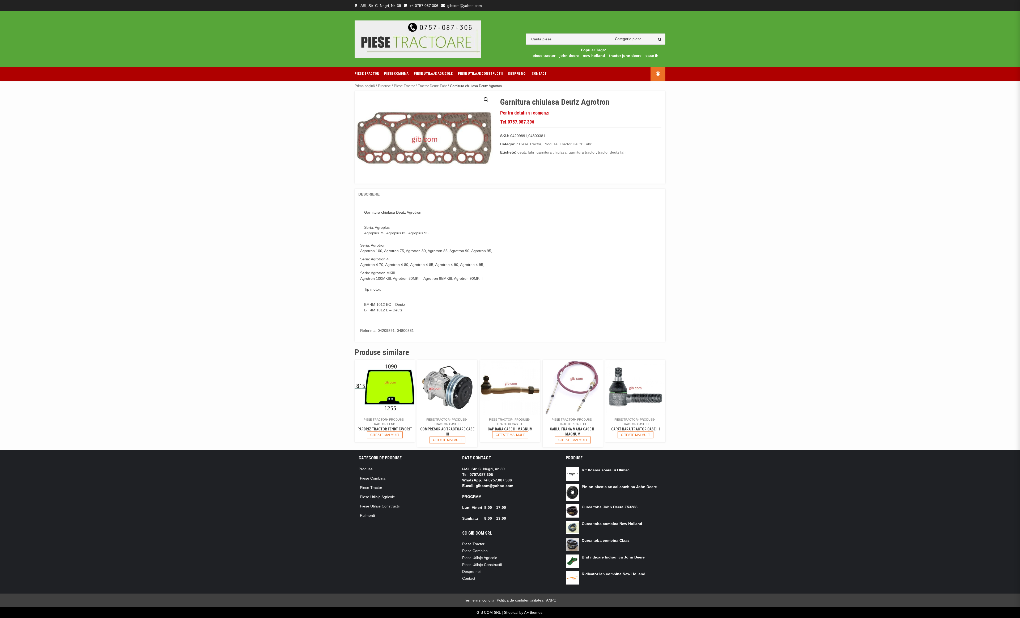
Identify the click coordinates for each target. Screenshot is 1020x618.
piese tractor (544, 55)
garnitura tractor (582, 152)
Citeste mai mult (384, 435)
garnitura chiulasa (552, 152)
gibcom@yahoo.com (464, 5)
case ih (651, 55)
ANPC (551, 600)
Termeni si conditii (479, 600)
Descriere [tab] (369, 194)
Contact (539, 73)
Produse (384, 86)
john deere (569, 55)
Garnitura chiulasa (379, 212)
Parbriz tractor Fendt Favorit (385, 429)
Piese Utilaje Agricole (433, 73)
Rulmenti (367, 515)
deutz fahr (525, 152)
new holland (594, 55)
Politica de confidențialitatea (520, 600)
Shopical (511, 612)
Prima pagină (365, 86)
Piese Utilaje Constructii (480, 73)
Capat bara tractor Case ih (635, 429)
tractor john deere (625, 55)
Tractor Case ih (447, 424)
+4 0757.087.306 (424, 5)
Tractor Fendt (384, 424)
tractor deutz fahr (612, 152)
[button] (486, 99)
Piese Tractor (367, 73)
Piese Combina (396, 73)
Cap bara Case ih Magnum (510, 429)
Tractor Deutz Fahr (432, 86)
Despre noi (517, 73)
